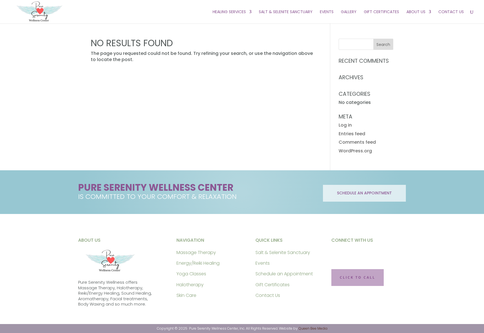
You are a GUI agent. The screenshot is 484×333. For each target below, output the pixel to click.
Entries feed (352, 134)
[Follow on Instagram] (356, 254)
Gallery (349, 12)
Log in (345, 125)
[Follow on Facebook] (338, 254)
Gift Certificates (381, 12)
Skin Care (186, 295)
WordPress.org (355, 151)
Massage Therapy (196, 252)
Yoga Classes (191, 274)
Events (327, 12)
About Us (415, 12)
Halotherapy (190, 284)
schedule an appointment (364, 193)
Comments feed (357, 142)
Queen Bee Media (313, 328)
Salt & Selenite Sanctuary (286, 12)
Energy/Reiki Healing (198, 263)
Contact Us (451, 12)
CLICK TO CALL (357, 277)
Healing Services (229, 12)
